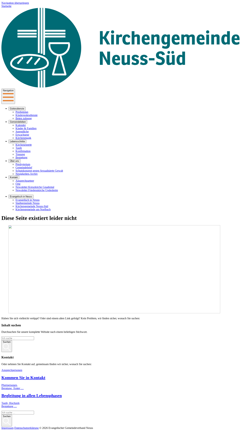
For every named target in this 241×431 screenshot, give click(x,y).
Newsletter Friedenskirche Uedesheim (37, 190)
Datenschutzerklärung (26, 427)
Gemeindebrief (24, 167)
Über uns (14, 161)
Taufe (19, 147)
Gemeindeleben (18, 122)
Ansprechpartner (25, 180)
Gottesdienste (17, 108)
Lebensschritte (17, 141)
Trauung (20, 154)
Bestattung (21, 157)
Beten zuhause (24, 118)
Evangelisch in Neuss (21, 196)
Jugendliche (22, 131)
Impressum (7, 427)
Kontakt (14, 177)
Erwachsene (22, 134)
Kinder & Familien (26, 128)
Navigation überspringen (15, 2)
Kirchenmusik (23, 137)
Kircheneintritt (24, 144)
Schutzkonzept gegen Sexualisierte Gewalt (39, 170)
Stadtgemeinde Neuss (28, 203)
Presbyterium (23, 164)
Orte (18, 183)
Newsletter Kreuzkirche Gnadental (35, 187)
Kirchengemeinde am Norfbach (33, 209)
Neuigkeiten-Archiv (27, 173)
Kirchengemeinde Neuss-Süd (32, 206)
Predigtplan (22, 111)
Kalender (21, 125)
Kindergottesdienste (27, 115)
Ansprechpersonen (11, 370)
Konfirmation (23, 151)
